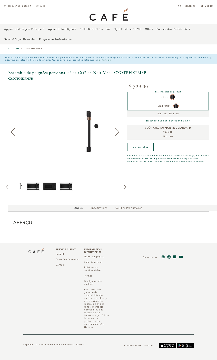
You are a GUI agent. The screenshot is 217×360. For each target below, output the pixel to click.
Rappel (60, 254)
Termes (88, 275)
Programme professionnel (56, 39)
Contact (60, 264)
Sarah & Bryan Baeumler (20, 39)
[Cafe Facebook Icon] (174, 257)
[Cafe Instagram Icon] (163, 257)
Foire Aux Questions (68, 259)
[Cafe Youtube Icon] (181, 257)
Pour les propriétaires (128, 208)
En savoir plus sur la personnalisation (168, 120)
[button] (140, 147)
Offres (149, 29)
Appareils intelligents (62, 29)
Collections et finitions (95, 29)
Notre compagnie (94, 256)
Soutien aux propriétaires (173, 29)
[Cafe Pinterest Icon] (169, 257)
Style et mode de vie (128, 29)
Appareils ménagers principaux (24, 29)
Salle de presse (93, 262)
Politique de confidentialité (92, 269)
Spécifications (99, 208)
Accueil (14, 48)
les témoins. (105, 60)
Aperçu (78, 208)
